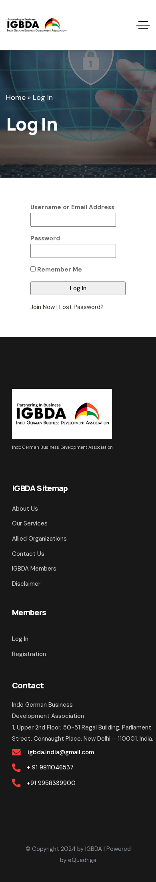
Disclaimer (26, 584)
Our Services (30, 523)
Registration (29, 654)
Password (45, 238)
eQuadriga (82, 860)
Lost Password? (81, 307)
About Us (25, 509)
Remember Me (59, 270)
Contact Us (28, 554)
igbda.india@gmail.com (60, 752)
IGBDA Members (34, 569)
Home (16, 97)
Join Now (42, 307)
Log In (20, 639)
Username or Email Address (72, 207)
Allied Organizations (39, 539)
